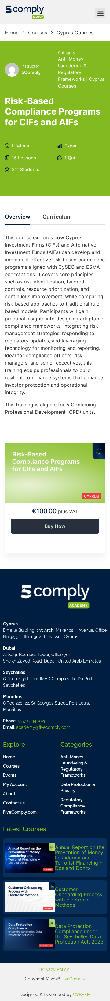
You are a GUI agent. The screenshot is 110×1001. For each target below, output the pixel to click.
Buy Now (55, 526)
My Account (15, 784)
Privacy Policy (55, 969)
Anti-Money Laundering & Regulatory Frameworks (74, 766)
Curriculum (57, 217)
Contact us (14, 802)
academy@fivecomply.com (43, 727)
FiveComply (73, 978)
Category (66, 52)
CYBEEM (82, 994)
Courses (11, 766)
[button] (100, 13)
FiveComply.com (20, 812)
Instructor (30, 66)
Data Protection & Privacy (78, 787)
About (9, 793)
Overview (17, 217)
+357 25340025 (31, 720)
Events (9, 775)
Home (9, 756)
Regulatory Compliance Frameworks (73, 806)
